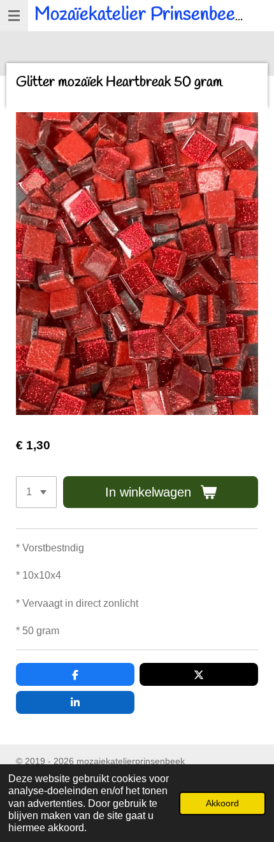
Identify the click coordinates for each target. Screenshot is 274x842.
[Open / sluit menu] (14, 15)
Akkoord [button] (222, 803)
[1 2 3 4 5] (36, 492)
